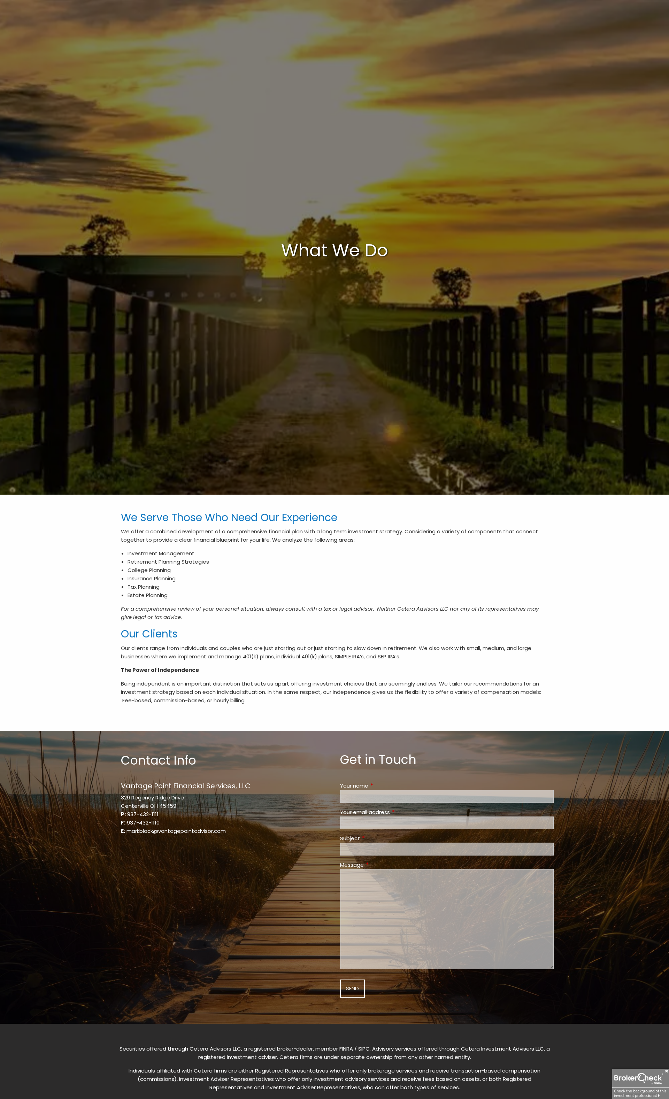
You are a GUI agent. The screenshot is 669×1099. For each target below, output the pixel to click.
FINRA (346, 1048)
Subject (376, 838)
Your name (381, 785)
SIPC (364, 1048)
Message (378, 864)
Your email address (391, 812)
